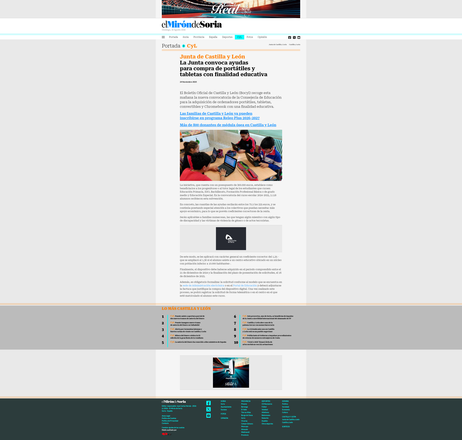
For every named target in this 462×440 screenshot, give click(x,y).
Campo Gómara (247, 424)
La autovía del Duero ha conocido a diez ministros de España (198, 342)
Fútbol (264, 407)
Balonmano (266, 415)
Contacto (165, 423)
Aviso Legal (166, 416)
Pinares (244, 404)
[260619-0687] (231, 238)
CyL (239, 37)
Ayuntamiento (226, 407)
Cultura (285, 412)
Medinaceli (245, 432)
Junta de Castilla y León (278, 44)
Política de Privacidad (170, 421)
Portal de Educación (245, 285)
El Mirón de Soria (192, 25)
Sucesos (224, 410)
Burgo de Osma (247, 415)
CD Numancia (267, 404)
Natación (265, 418)
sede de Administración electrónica (203, 285)
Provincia (198, 37)
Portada (173, 37)
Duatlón (265, 421)
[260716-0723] (231, 372)
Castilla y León (294, 44)
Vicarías (244, 421)
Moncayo (244, 426)
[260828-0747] (231, 8)
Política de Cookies (169, 418)
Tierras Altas (246, 412)
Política (285, 404)
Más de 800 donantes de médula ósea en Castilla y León (228, 125)
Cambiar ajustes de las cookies (173, 428)
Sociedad (285, 407)
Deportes (227, 37)
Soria (186, 37)
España (213, 37)
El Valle (244, 410)
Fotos (250, 37)
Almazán (244, 429)
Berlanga (244, 407)
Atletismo (265, 412)
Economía (286, 410)
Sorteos (286, 427)
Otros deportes (267, 424)
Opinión (262, 37)
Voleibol (265, 410)
